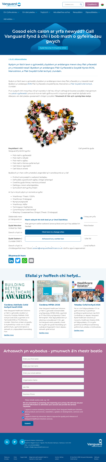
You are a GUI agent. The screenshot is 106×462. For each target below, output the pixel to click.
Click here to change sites (53, 232)
